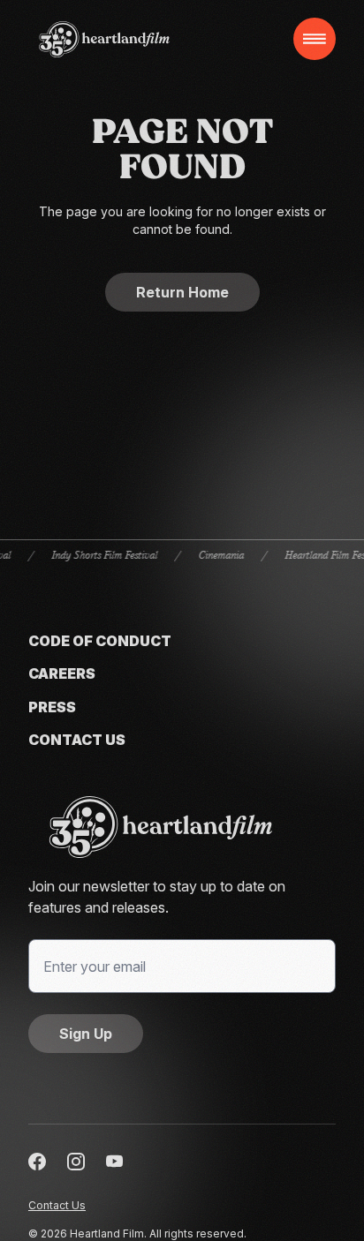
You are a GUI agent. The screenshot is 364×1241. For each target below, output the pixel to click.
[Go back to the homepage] (182, 827)
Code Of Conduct (99, 641)
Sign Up (85, 1033)
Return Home (182, 292)
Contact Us (76, 740)
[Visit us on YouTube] (115, 1161)
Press (52, 707)
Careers (61, 674)
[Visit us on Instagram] (76, 1161)
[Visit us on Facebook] (37, 1161)
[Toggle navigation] (314, 39)
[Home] (104, 39)
